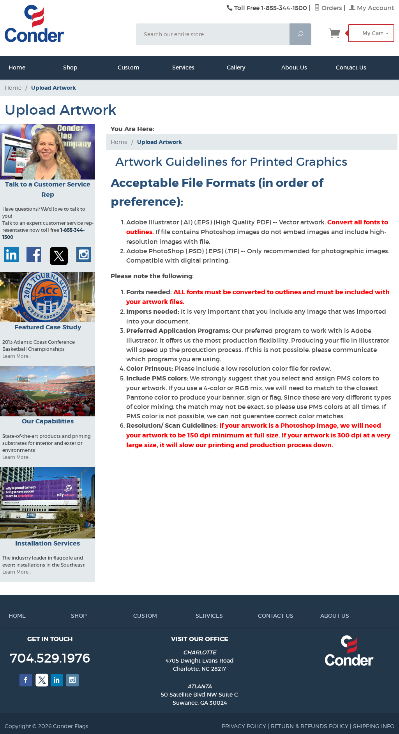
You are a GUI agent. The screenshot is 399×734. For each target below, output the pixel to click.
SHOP (73, 615)
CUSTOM (135, 615)
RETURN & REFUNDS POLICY (309, 726)
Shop (65, 67)
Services (174, 67)
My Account (374, 8)
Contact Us (338, 67)
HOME (11, 615)
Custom (120, 67)
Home (10, 67)
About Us (283, 67)
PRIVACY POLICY (244, 726)
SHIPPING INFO (373, 726)
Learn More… (16, 356)
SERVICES (198, 615)
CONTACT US (260, 615)
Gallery (229, 67)
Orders (331, 8)
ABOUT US (322, 615)
